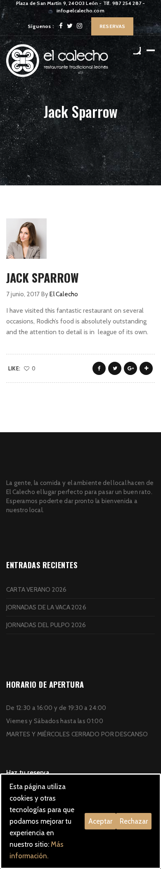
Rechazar (134, 821)
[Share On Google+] (130, 368)
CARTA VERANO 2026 (36, 589)
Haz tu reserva (27, 772)
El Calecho (64, 294)
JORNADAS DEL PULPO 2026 (46, 625)
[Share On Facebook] (99, 368)
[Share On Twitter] (114, 368)
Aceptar (100, 821)
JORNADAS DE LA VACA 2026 (46, 607)
